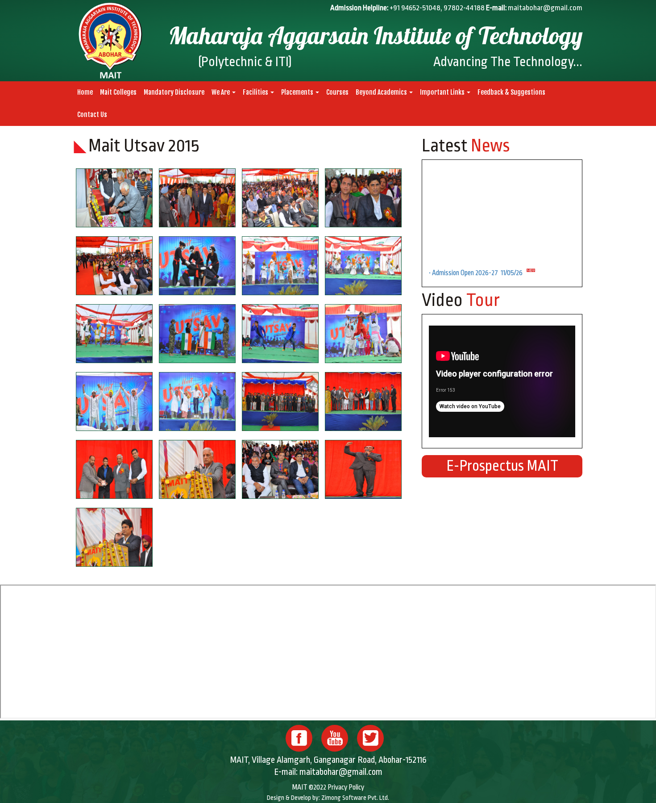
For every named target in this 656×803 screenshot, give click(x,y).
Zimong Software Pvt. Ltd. (355, 797)
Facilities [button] (256, 92)
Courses (337, 92)
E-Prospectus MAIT (502, 466)
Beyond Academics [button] (382, 92)
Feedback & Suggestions (511, 92)
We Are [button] (221, 92)
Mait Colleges (118, 92)
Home (85, 92)
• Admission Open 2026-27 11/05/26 (478, 261)
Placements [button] (298, 92)
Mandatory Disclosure (174, 92)
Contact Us (92, 114)
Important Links (443, 92)
